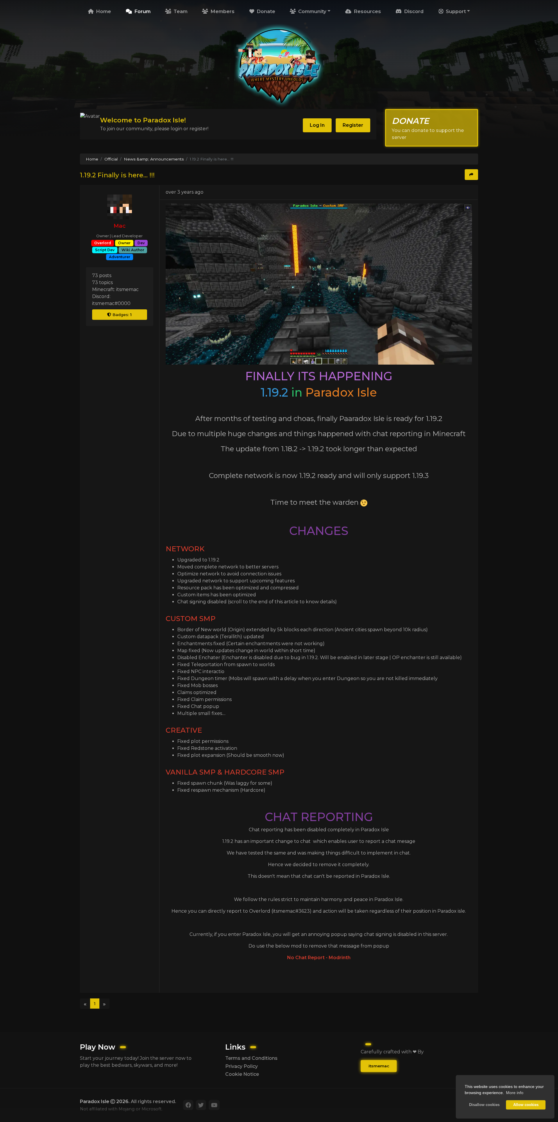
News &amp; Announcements (154, 159)
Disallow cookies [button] (484, 1105)
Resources (366, 11)
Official (111, 159)
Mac (120, 225)
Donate (265, 11)
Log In (317, 125)
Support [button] (455, 11)
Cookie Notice (242, 1074)
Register (353, 125)
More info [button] (514, 1092)
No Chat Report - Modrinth (318, 957)
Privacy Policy (241, 1066)
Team (179, 11)
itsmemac (379, 1066)
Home (102, 11)
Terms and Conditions (251, 1058)
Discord (413, 11)
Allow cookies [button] (526, 1105)
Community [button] (311, 11)
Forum (142, 11)
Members (222, 11)
